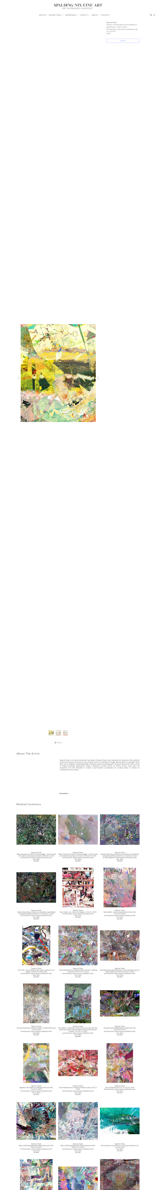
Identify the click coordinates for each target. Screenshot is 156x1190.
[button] (56, 15)
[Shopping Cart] (154, 15)
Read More (64, 793)
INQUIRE (123, 40)
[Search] (151, 15)
